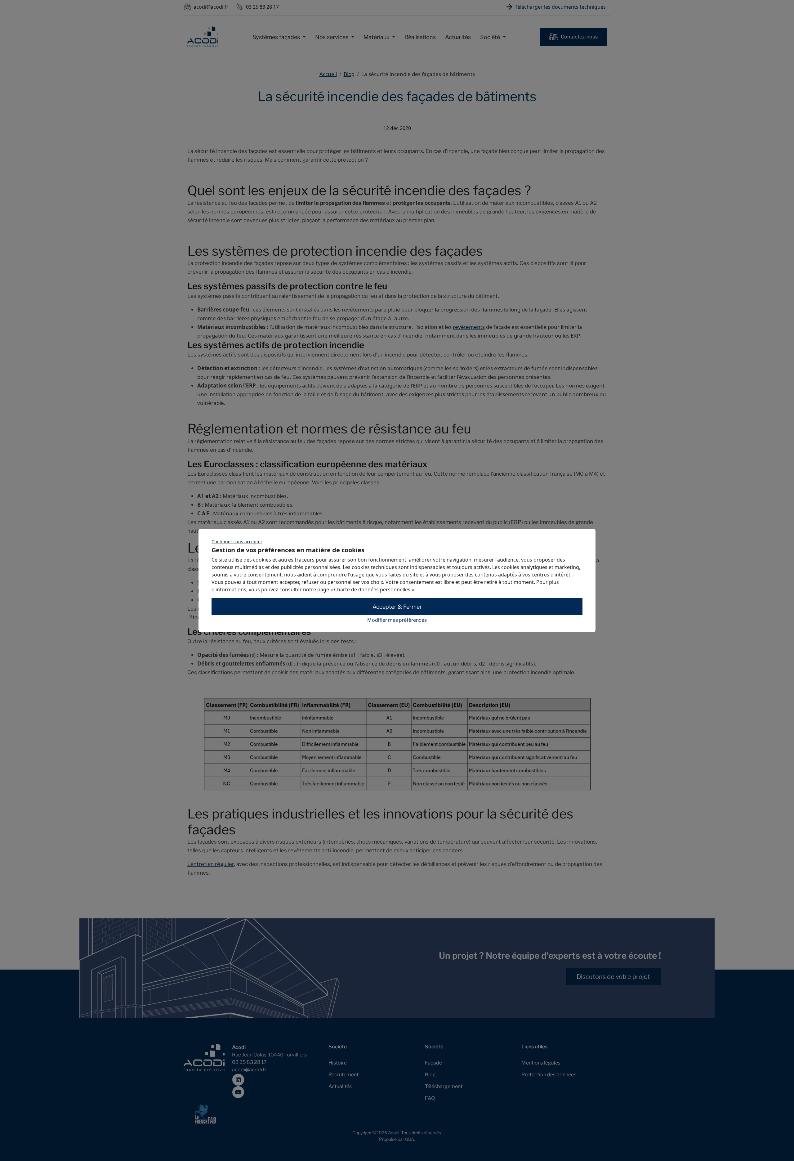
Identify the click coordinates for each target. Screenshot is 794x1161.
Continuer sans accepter (237, 542)
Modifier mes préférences (397, 620)
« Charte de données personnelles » (372, 589)
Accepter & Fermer (397, 606)
